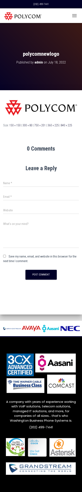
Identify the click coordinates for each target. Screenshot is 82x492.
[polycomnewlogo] (41, 106)
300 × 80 (27, 125)
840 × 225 (66, 125)
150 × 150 (15, 125)
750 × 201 (40, 125)
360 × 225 (53, 125)
